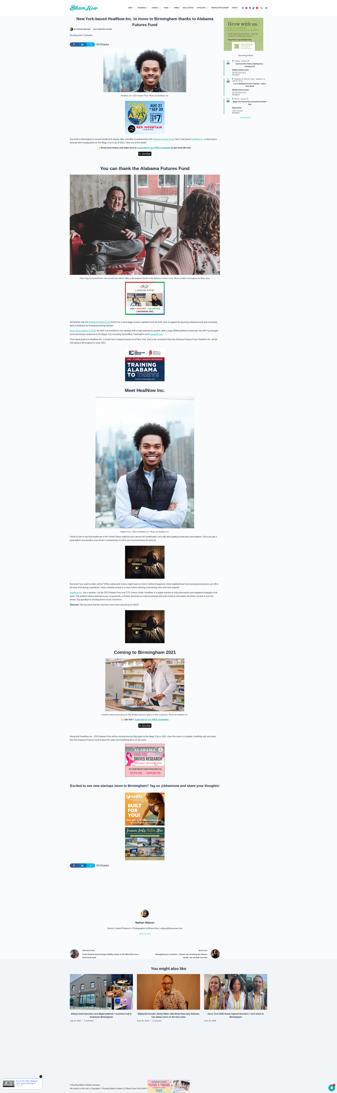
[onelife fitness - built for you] (145, 809)
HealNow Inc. (76, 592)
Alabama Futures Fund (163, 139)
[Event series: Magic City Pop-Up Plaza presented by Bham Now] (247, 99)
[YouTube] (257, 8)
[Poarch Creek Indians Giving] (168, 1086)
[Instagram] (246, 8)
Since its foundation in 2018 (83, 331)
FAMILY (177, 8)
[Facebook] (243, 8)
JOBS (130, 8)
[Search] (262, 8)
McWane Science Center (240, 70)
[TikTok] (253, 8)
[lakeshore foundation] (145, 298)
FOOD (166, 8)
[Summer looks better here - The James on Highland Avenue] (145, 843)
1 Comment (89, 1021)
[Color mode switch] (266, 8)
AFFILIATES (201, 8)
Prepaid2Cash (156, 334)
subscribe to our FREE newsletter (154, 148)
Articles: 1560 (144, 934)
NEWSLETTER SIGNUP (220, 8)
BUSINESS (142, 8)
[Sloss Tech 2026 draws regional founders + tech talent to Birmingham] (235, 992)
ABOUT (235, 8)
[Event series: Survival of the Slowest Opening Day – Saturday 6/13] (248, 61)
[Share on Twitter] (91, 44)
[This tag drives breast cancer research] (145, 760)
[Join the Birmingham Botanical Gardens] (243, 34)
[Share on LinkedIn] (82, 44)
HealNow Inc (197, 139)
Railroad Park (236, 107)
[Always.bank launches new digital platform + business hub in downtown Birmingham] (101, 992)
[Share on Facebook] (74, 44)
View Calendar (245, 118)
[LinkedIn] (250, 8)
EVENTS (155, 8)
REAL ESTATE (188, 8)
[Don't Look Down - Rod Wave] (145, 562)
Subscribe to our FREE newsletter (151, 719)
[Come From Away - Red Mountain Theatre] (145, 117)
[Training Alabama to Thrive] (145, 365)
